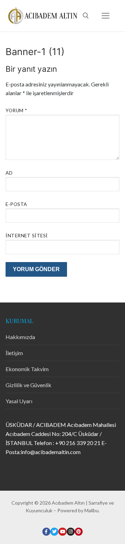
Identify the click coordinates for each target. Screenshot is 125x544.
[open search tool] (86, 16)
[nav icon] (105, 15)
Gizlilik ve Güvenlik (28, 385)
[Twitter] (54, 532)
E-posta (16, 204)
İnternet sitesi (27, 235)
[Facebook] (46, 532)
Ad (9, 173)
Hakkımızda (20, 337)
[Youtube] (62, 532)
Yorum (16, 110)
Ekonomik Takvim (27, 369)
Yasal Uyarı (19, 401)
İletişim (14, 353)
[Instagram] (71, 532)
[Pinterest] (79, 532)
